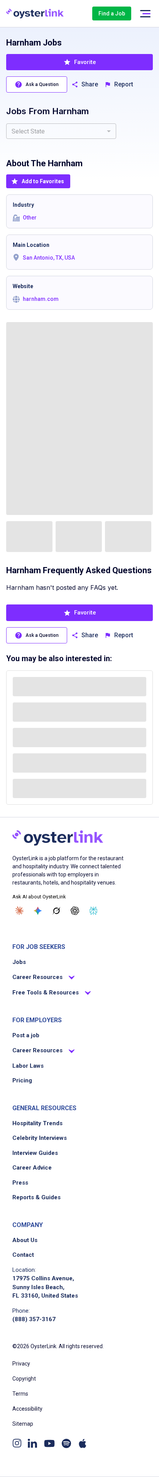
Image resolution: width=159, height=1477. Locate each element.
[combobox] (61, 131)
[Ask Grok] (56, 911)
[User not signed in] (145, 14)
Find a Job (111, 13)
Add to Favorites (43, 181)
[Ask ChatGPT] (75, 911)
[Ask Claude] (19, 911)
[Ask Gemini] (38, 911)
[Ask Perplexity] (93, 911)
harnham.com (41, 299)
